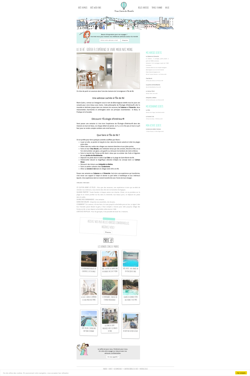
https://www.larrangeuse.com (153, 72)
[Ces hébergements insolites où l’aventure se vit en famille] (89, 263)
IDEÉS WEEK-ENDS (95, 7)
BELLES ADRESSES (143, 7)
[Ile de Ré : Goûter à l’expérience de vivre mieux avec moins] (89, 291)
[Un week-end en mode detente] (131, 325)
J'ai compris (241, 373)
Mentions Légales (144, 369)
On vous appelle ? (112, 357)
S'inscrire (125, 40)
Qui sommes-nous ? (118, 369)
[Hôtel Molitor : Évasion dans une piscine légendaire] (89, 323)
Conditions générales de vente (131, 369)
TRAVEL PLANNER (157, 7)
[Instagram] (105, 242)
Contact (110, 369)
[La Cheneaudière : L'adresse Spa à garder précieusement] (110, 291)
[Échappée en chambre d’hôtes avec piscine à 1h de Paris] (131, 291)
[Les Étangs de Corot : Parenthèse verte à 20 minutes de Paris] (110, 320)
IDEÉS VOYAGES (82, 7)
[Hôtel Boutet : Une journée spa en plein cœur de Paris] (131, 263)
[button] (80, 71)
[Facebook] (110, 242)
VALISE (167, 7)
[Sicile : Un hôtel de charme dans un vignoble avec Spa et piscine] (110, 263)
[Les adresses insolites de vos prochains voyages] (124, 6)
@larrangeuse (149, 69)
